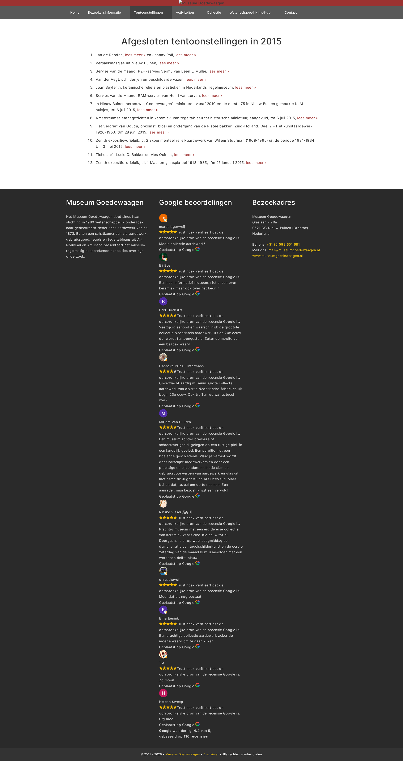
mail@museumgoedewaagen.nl (294, 250)
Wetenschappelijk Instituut (251, 12)
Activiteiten (185, 12)
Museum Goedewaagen (183, 754)
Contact (291, 12)
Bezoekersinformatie (104, 12)
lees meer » (135, 55)
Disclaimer (211, 754)
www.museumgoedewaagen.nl (277, 256)
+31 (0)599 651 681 (283, 244)
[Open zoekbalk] (330, 12)
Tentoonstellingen (148, 12)
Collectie (214, 12)
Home (75, 12)
